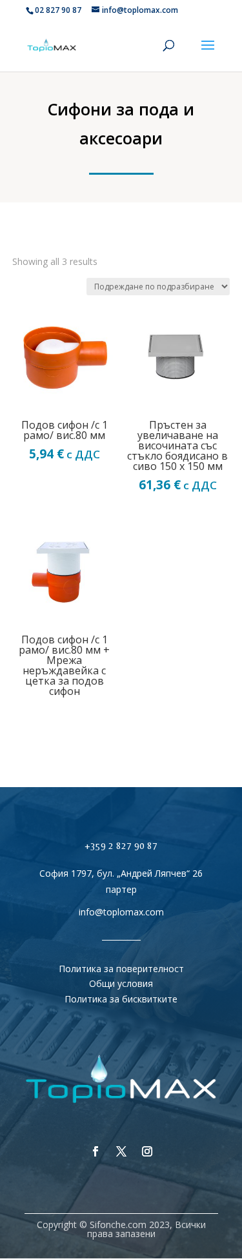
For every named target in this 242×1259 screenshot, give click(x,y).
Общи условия (121, 983)
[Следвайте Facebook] (95, 1151)
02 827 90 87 (58, 10)
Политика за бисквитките (121, 999)
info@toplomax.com (121, 912)
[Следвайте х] (121, 1151)
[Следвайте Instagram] (147, 1151)
